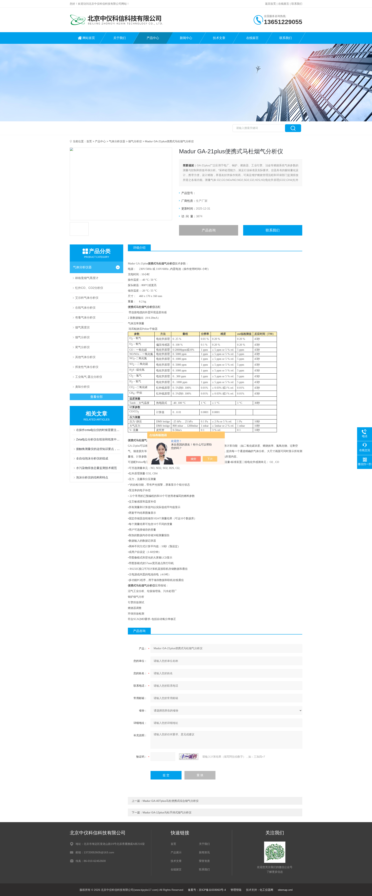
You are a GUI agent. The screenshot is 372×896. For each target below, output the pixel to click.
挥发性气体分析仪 (86, 367)
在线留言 (283, 3)
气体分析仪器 (117, 141)
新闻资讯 (204, 852)
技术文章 (219, 38)
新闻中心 (186, 38)
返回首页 (270, 3)
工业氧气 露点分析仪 (88, 376)
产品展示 (176, 852)
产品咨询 (209, 230)
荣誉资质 (204, 860)
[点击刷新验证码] (188, 756)
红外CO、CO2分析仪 (89, 287)
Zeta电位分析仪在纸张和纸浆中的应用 (98, 439)
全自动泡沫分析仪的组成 (92, 458)
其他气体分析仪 (85, 357)
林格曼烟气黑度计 (86, 278)
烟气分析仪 (135, 141)
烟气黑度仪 (82, 327)
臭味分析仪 (82, 386)
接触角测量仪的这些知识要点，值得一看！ (98, 449)
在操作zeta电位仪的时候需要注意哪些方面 (98, 430)
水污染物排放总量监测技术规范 (96, 468)
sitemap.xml (285, 889)
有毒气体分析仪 (85, 317)
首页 (89, 141)
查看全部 (96, 396)
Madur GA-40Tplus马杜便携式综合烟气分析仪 (171, 800)
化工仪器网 (266, 889)
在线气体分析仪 (85, 307)
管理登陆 (236, 889)
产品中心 (153, 38)
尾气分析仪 (82, 347)
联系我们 (296, 3)
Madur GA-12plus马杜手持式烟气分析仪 (167, 812)
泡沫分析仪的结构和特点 (92, 477)
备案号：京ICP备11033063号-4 (207, 889)
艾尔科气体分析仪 (86, 297)
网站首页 (89, 38)
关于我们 (119, 38)
